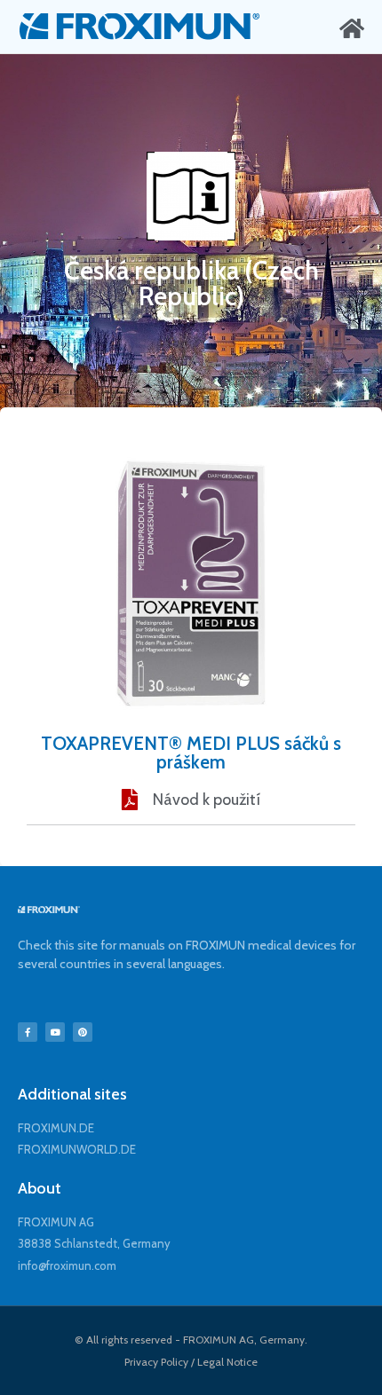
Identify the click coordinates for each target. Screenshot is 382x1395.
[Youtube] (55, 1032)
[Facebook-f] (27, 1032)
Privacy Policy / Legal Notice (191, 1361)
